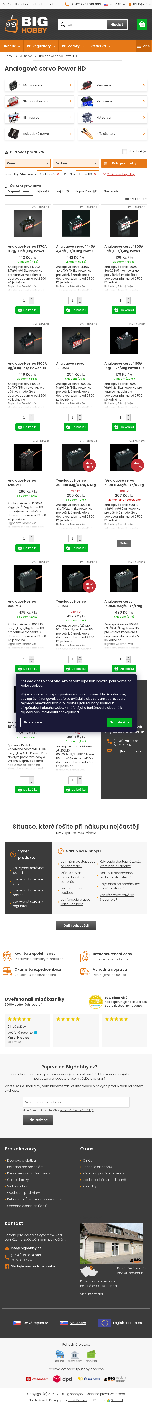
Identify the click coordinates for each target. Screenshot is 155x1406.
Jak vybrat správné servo (28, 881)
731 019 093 (132, 741)
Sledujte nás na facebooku (33, 1266)
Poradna (21, 4)
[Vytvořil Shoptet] (108, 1400)
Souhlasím (119, 722)
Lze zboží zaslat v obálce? (74, 890)
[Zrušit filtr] (57, 174)
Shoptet (117, 1400)
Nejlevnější (43, 191)
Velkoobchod (18, 1186)
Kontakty (90, 1186)
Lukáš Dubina (77, 1400)
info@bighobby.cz (127, 751)
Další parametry (124, 163)
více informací (91, 1294)
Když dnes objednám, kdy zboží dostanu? (120, 886)
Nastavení (33, 722)
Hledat (116, 24)
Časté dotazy (18, 1180)
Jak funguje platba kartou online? (75, 901)
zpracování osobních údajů (77, 1110)
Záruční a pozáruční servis (103, 1173)
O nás (7, 4)
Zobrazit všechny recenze (123, 1006)
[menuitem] (12, 46)
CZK (118, 4)
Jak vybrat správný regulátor (28, 903)
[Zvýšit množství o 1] (31, 299)
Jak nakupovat (42, 4)
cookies (36, 685)
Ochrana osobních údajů (27, 1206)
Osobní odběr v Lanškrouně (104, 1180)
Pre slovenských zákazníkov (28, 1173)
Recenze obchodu (97, 1167)
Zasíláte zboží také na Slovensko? (117, 897)
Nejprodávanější (86, 191)
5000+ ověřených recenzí (23, 1005)
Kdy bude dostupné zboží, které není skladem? (120, 863)
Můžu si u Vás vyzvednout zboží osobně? (74, 877)
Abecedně (110, 191)
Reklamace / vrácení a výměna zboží (36, 1199)
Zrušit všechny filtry (121, 174)
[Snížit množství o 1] (31, 302)
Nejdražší (63, 191)
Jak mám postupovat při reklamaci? (78, 863)
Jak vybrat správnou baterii (29, 870)
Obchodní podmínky (23, 1193)
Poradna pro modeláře (25, 1167)
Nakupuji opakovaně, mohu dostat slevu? (116, 875)
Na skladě (137, 151)
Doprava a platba (21, 1160)
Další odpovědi (76, 925)
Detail (124, 543)
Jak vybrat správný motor (28, 892)
